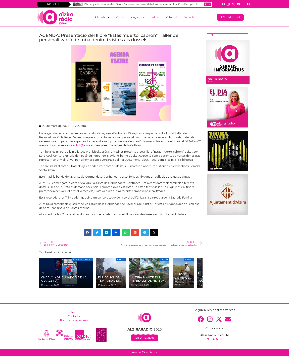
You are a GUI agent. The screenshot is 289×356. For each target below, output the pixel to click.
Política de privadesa (74, 320)
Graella (120, 17)
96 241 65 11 (214, 339)
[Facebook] (223, 4)
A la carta (100, 17)
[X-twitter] (233, 4)
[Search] (249, 4)
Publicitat (171, 17)
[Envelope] (238, 4)
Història (154, 17)
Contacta (189, 17)
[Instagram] (228, 4)
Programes (137, 17)
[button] (87, 232)
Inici (73, 312)
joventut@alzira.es (81, 145)
